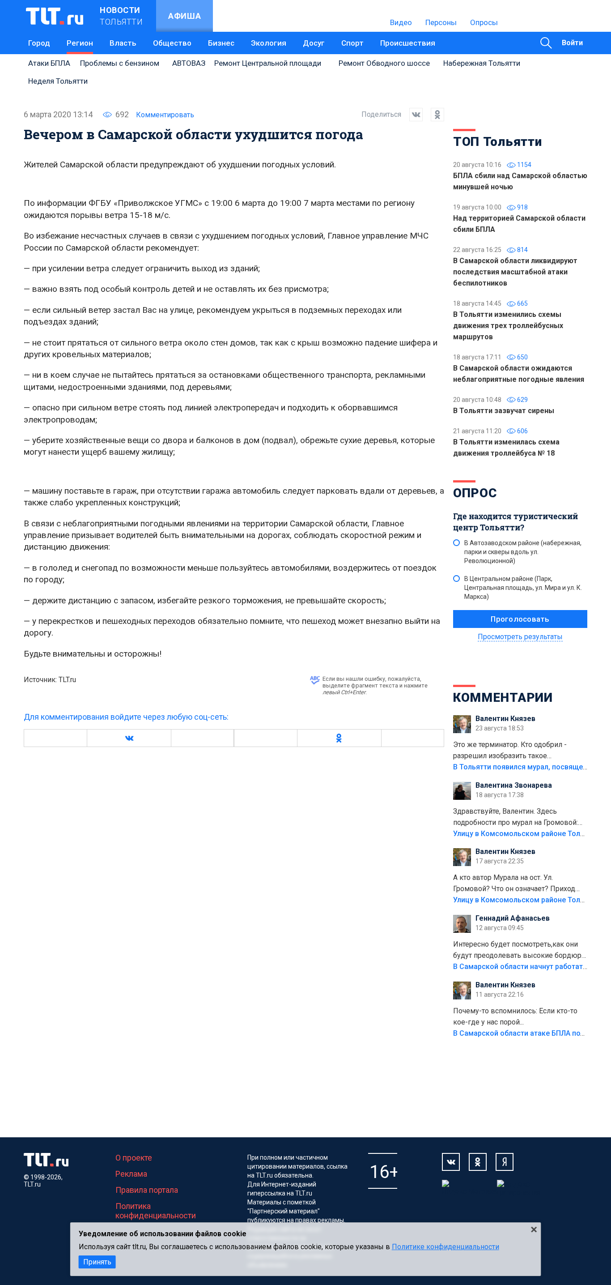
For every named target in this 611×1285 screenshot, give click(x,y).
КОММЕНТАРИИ (503, 697)
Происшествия (407, 42)
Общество (172, 42)
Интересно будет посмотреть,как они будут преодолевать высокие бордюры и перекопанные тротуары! (520, 950)
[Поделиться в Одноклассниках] (433, 114)
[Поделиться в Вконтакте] (412, 114)
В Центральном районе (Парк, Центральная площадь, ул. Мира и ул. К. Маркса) (523, 587)
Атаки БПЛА (49, 63)
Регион (80, 42)
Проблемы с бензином (119, 63)
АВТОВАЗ (188, 63)
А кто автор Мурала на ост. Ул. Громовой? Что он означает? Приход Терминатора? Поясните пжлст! (514, 884)
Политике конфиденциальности (445, 1246)
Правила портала (146, 1190)
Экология (268, 42)
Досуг (314, 42)
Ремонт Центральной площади (267, 63)
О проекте (133, 1157)
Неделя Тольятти (58, 81)
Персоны (441, 22)
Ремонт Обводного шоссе (384, 63)
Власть (123, 42)
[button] (129, 738)
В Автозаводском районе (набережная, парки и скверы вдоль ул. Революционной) (522, 551)
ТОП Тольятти (497, 141)
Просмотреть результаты (520, 636)
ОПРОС (475, 493)
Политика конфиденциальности (155, 1210)
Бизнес (221, 42)
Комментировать (165, 115)
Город (39, 42)
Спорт (352, 42)
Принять (97, 1262)
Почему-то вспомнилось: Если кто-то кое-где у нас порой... (515, 1016)
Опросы (484, 22)
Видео (401, 22)
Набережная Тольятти (481, 63)
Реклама (131, 1173)
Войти (572, 42)
